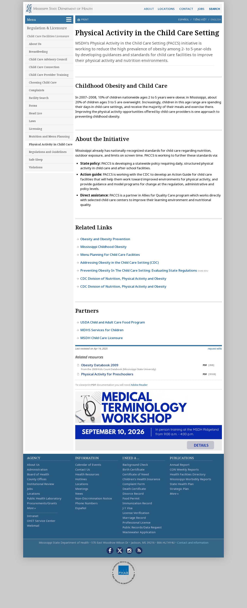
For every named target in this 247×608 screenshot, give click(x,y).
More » (31, 508)
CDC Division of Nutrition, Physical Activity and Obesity (123, 278)
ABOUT (149, 9)
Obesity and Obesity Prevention (105, 239)
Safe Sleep (36, 159)
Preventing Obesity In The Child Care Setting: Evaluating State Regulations (138, 270)
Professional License (137, 522)
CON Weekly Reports (184, 469)
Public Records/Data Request (142, 527)
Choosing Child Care (43, 82)
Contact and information (192, 542)
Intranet (32, 516)
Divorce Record (133, 493)
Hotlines (81, 479)
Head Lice (35, 113)
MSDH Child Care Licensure (101, 338)
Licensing (35, 129)
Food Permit (131, 498)
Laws (32, 121)
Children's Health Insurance (141, 479)
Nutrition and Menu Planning (49, 136)
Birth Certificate (134, 469)
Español (183, 19)
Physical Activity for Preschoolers (107, 374)
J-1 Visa (127, 508)
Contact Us (82, 469)
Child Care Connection (44, 67)
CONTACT (186, 9)
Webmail (33, 525)
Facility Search (39, 98)
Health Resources (87, 474)
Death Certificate (134, 489)
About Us (35, 44)
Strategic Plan (179, 489)
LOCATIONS (166, 9)
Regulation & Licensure (47, 28)
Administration (37, 469)
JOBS (201, 9)
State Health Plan (182, 484)
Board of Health (38, 474)
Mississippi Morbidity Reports (190, 479)
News (79, 493)
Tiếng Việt (200, 19)
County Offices (37, 479)
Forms (33, 105)
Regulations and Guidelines (48, 152)
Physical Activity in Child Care (50, 144)
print (85, 19)
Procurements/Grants (42, 503)
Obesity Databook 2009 (99, 365)
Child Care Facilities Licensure (48, 36)
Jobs (30, 489)
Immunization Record (137, 503)
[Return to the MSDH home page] (61, 8)
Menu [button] (31, 19)
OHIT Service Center (41, 521)
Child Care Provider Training (49, 75)
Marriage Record (134, 518)
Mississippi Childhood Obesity (103, 246)
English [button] (216, 19)
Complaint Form (134, 484)
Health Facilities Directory (188, 474)
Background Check (135, 465)
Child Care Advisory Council (48, 59)
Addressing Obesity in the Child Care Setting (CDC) (119, 262)
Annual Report (179, 465)
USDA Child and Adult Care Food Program (112, 322)
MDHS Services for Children (102, 330)
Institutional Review (40, 484)
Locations (33, 493)
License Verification (136, 513)
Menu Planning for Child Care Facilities (110, 254)
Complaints (36, 90)
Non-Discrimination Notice (93, 498)
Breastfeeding (38, 51)
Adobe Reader (139, 385)
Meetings (81, 489)
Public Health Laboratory (44, 498)
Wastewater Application (139, 532)
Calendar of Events (88, 465)
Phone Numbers (86, 503)
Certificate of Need (136, 474)
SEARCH (214, 9)
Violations (35, 167)
